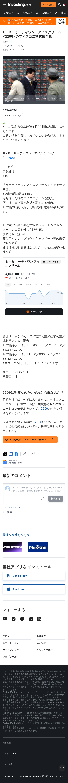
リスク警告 (8, 764)
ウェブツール (10, 656)
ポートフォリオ (11, 649)
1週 (14, 284)
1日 (8, 284)
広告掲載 (41, 642)
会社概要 (41, 636)
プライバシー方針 (10, 753)
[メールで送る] (33, 453)
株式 (63, 12)
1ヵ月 (20, 284)
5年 (42, 284)
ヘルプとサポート (46, 649)
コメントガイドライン (12, 507)
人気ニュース (30, 12)
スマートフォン (11, 642)
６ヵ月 (29, 284)
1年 (36, 284)
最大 (49, 284)
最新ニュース (11, 12)
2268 (10, 158)
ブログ (6, 636)
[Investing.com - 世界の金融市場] (19, 5)
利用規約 (7, 743)
